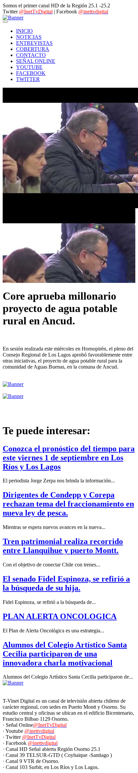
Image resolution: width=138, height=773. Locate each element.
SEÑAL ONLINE (35, 61)
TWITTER (28, 79)
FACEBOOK (31, 73)
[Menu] (5, 22)
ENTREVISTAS (34, 43)
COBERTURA (32, 49)
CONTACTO (31, 55)
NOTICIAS (29, 37)
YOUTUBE (29, 67)
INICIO (24, 31)
